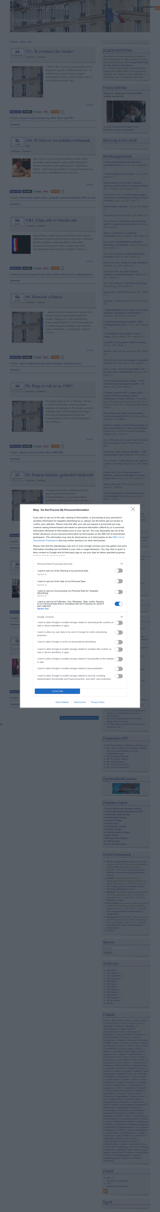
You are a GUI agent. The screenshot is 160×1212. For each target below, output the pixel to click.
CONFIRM (57, 691)
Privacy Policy (98, 702)
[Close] (134, 510)
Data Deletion (62, 702)
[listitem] (80, 563)
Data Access (80, 702)
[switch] (119, 571)
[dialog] (80, 606)
